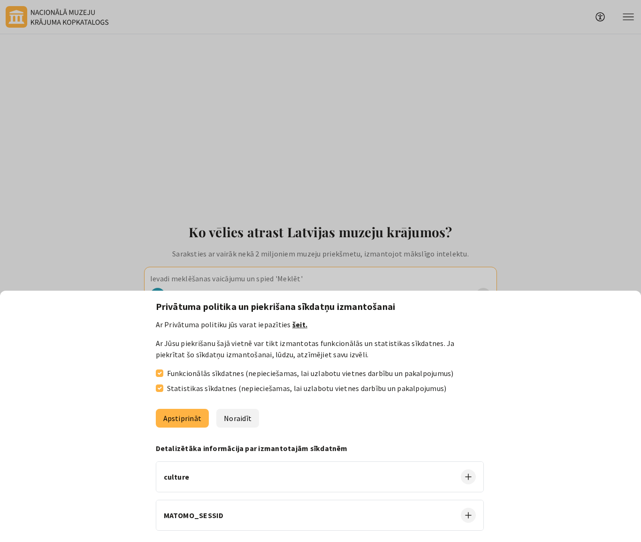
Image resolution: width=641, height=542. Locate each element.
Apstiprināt (182, 418)
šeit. (299, 324)
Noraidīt (238, 418)
